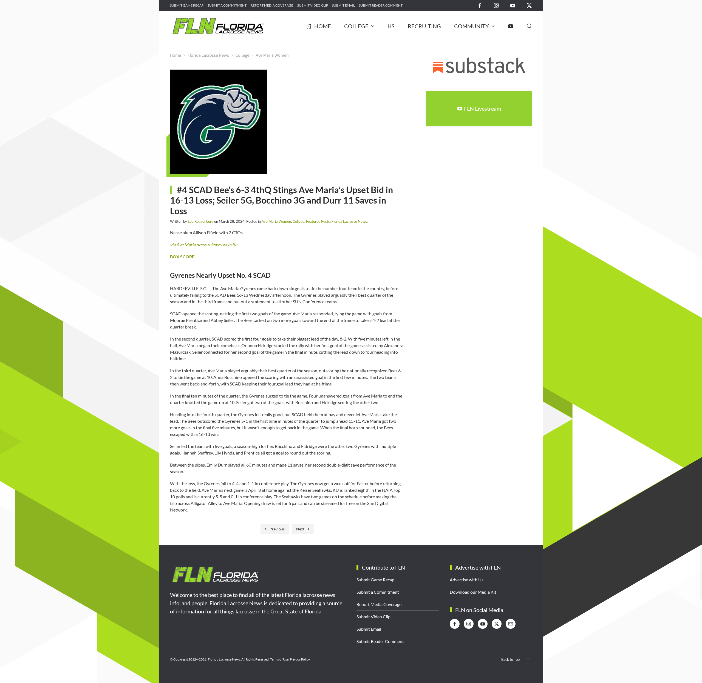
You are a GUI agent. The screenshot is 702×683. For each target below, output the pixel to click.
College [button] (356, 26)
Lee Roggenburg (200, 221)
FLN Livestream (482, 108)
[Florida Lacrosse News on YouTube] (513, 5)
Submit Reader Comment (381, 5)
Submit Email (343, 5)
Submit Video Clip (312, 5)
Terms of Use (279, 659)
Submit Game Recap (186, 5)
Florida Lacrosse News (349, 221)
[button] (529, 26)
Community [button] (471, 26)
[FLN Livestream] (510, 26)
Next (300, 529)
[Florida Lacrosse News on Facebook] (480, 5)
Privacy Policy (300, 659)
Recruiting (424, 26)
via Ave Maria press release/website (203, 244)
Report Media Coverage (272, 5)
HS (391, 26)
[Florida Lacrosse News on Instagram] (496, 5)
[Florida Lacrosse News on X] (529, 5)
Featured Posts (318, 221)
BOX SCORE (182, 256)
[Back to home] (218, 26)
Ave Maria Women (276, 221)
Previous (277, 529)
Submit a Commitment (227, 5)
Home (322, 26)
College (298, 221)
